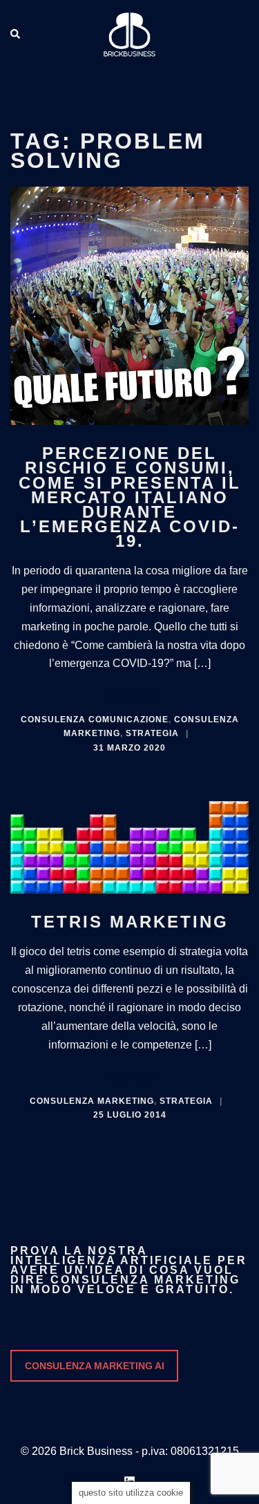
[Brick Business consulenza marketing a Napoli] (129, 33)
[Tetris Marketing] (129, 844)
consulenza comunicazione (95, 719)
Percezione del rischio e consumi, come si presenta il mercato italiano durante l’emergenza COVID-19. (130, 497)
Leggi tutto (129, 696)
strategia (152, 733)
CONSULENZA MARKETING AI (94, 1365)
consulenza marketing (92, 1101)
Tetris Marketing (130, 921)
